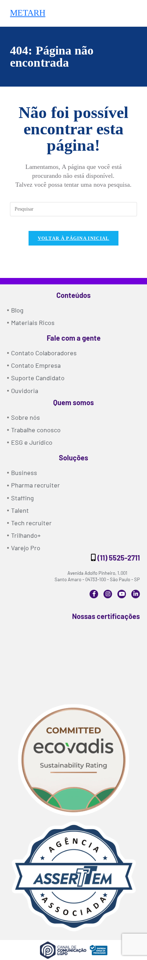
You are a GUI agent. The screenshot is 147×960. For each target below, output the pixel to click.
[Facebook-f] (94, 594)
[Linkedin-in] (135, 594)
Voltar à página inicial (74, 238)
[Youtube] (121, 594)
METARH (27, 12)
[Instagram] (107, 594)
